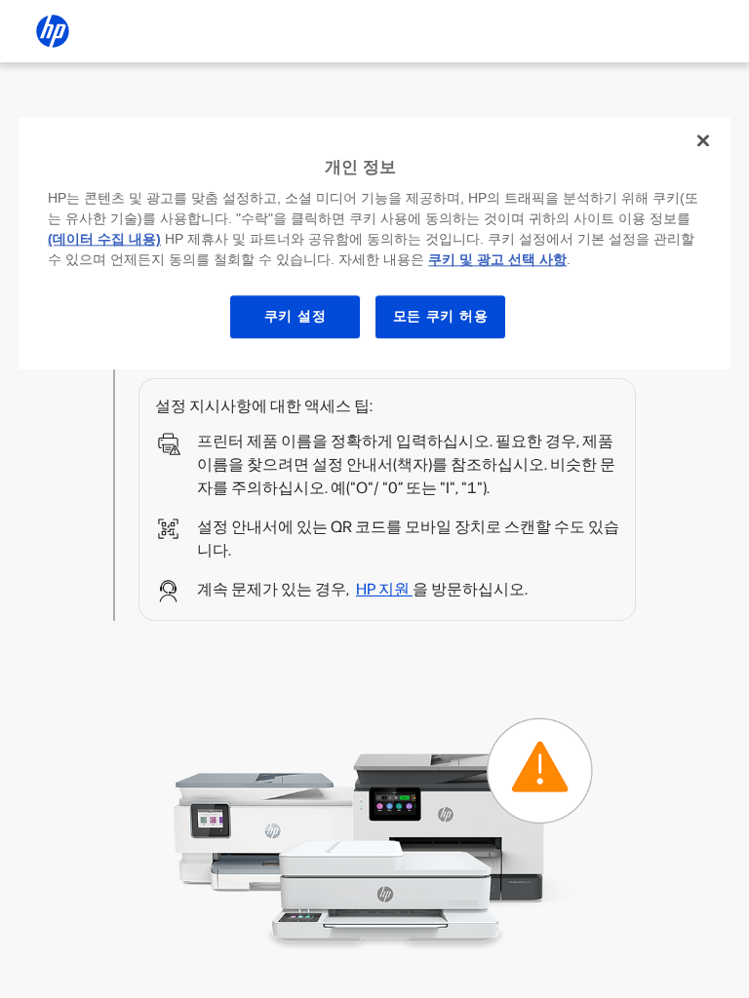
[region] (374, 243)
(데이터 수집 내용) (104, 239)
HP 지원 (384, 589)
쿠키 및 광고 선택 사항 (497, 259)
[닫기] (703, 140)
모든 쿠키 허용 (441, 316)
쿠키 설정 (295, 316)
